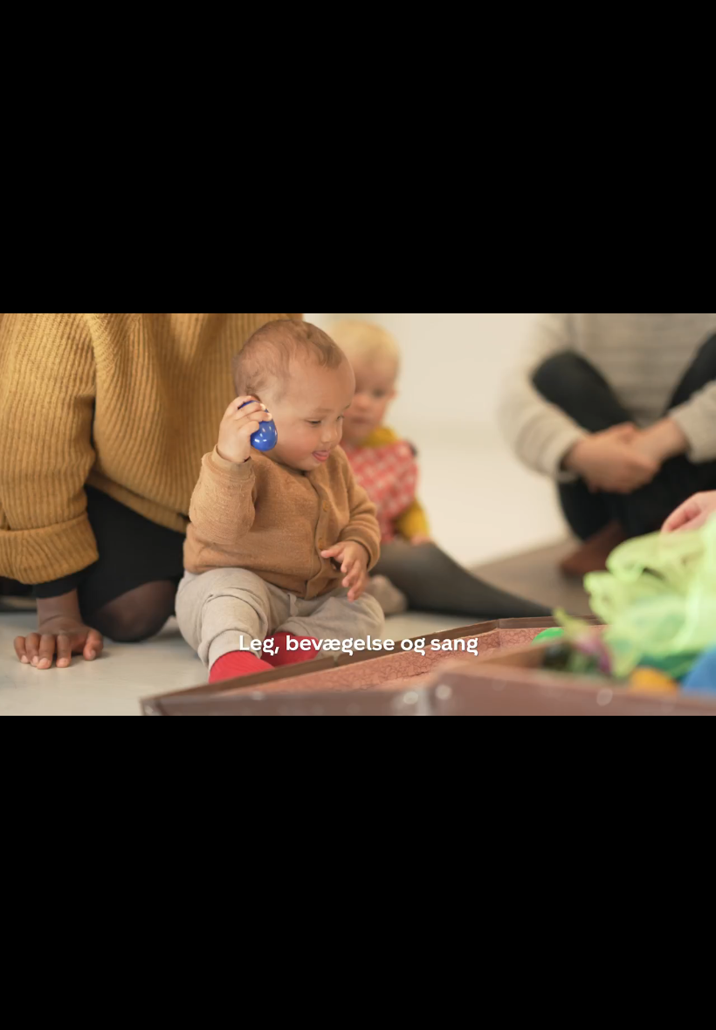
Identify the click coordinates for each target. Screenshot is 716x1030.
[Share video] (695, 21)
